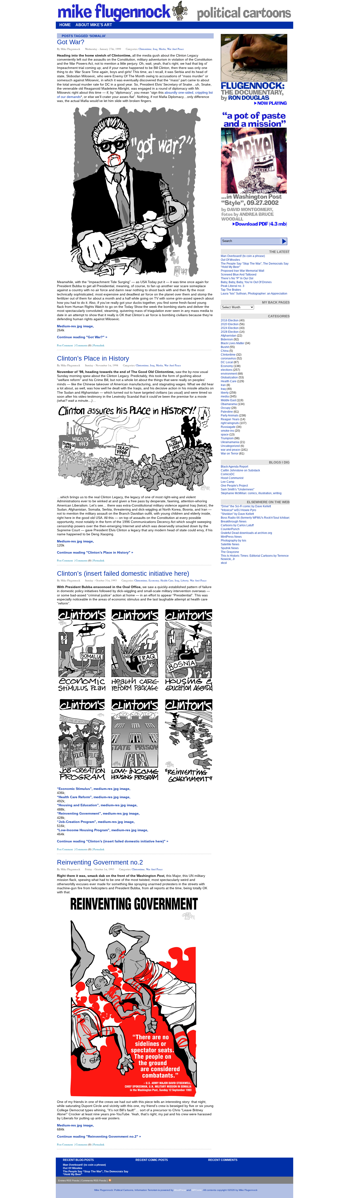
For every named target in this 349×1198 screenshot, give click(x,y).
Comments (83, 345)
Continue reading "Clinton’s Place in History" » (95, 552)
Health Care (166, 580)
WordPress (180, 1190)
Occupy (226, 408)
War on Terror (229, 453)
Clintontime (145, 49)
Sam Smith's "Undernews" (237, 489)
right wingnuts (230, 423)
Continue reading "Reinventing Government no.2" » (99, 1136)
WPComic (197, 1190)
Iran (223, 385)
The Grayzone (230, 552)
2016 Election (230, 320)
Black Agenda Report (234, 466)
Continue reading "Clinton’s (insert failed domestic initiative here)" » (112, 841)
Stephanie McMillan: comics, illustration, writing (251, 493)
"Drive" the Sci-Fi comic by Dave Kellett (246, 506)
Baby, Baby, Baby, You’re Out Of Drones (246, 282)
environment (229, 373)
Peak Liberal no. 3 (232, 286)
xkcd (224, 563)
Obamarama (229, 404)
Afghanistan (228, 335)
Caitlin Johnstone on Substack (240, 470)
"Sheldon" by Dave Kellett (237, 514)
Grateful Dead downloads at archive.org (246, 533)
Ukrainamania (230, 442)
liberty (185, 580)
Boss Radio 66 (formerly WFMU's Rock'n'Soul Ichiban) (255, 517)
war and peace (175, 49)
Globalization (229, 377)
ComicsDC (228, 474)
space (225, 434)
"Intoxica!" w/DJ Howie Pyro (238, 510)
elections (226, 370)
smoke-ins (227, 430)
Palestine (227, 411)
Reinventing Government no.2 (100, 862)
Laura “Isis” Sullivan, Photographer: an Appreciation (254, 293)
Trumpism (227, 438)
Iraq (155, 49)
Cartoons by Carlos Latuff (237, 525)
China (225, 351)
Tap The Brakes (231, 289)
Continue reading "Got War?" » (82, 337)
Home (65, 25)
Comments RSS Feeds (93, 1180)
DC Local (227, 362)
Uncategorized (230, 446)
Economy (154, 580)
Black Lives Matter (232, 343)
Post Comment (65, 345)
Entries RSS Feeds (68, 1180)
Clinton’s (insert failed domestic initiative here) (123, 573)
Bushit (225, 347)
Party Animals (229, 415)
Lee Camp (227, 481)
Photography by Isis (233, 540)
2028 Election (230, 331)
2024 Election (230, 328)
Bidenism (227, 339)
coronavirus (228, 358)
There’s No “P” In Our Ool (237, 278)
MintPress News (231, 536)
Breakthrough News (233, 521)
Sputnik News (230, 548)
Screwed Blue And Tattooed (238, 274)
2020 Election (230, 324)
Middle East (228, 400)
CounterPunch (230, 529)
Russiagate (228, 427)
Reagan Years (230, 419)
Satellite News (230, 544)
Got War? (70, 42)
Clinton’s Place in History (93, 358)
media (162, 49)
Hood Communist (232, 478)
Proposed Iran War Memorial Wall (242, 270)
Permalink (98, 345)
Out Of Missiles (230, 259)
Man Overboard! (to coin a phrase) (243, 256)
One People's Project (234, 485)
